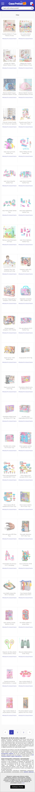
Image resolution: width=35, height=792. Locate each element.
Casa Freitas (17, 3)
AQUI (23, 783)
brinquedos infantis (7, 754)
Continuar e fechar (17, 787)
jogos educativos (16, 756)
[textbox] (17, 8)
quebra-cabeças (29, 772)
